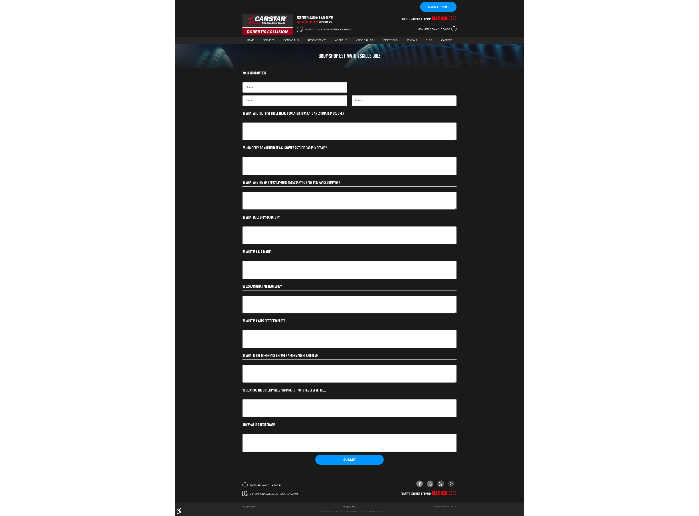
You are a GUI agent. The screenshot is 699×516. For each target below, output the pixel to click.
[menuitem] (251, 40)
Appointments (317, 40)
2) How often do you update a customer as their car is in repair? (284, 148)
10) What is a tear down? (258, 424)
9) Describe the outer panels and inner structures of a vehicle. (284, 390)
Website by (445, 506)
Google (430, 484)
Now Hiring (438, 7)
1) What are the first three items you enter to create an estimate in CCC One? (293, 113)
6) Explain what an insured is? (262, 286)
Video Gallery (365, 40)
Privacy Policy (249, 506)
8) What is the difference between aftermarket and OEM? (280, 355)
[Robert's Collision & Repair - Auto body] (267, 24)
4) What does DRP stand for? (261, 217)
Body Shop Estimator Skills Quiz (349, 56)
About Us (341, 40)
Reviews (411, 40)
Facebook (419, 484)
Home (250, 40)
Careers (446, 40)
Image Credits (349, 506)
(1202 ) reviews (324, 22)
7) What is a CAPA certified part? (263, 321)
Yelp (451, 484)
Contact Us (291, 40)
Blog (429, 40)
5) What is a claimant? (257, 252)
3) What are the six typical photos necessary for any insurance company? (291, 182)
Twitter (440, 484)
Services (269, 40)
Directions (390, 40)
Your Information (254, 73)
